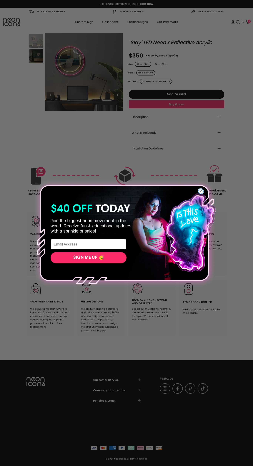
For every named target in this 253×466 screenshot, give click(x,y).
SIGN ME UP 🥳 (88, 257)
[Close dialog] (200, 191)
